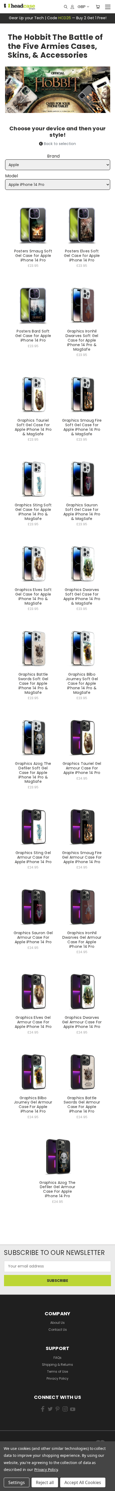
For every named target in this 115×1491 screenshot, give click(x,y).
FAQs (57, 1357)
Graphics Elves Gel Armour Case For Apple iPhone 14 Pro (33, 1022)
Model (11, 176)
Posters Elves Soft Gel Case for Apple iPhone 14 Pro (82, 255)
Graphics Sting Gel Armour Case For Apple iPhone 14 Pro (33, 857)
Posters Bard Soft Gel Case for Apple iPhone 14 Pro (33, 335)
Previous (11, 1477)
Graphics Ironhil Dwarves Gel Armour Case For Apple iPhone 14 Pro (82, 939)
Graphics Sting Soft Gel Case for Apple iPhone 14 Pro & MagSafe (33, 511)
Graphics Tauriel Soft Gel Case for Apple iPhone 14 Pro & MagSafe (33, 427)
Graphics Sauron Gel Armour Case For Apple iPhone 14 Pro (33, 937)
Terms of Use (57, 1371)
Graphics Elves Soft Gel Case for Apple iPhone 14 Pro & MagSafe (33, 596)
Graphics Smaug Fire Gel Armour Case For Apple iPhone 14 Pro (82, 857)
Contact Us (57, 1329)
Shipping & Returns (57, 1364)
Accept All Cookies (82, 1482)
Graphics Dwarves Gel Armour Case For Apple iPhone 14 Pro (82, 1022)
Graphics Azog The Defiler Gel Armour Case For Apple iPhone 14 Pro (57, 1189)
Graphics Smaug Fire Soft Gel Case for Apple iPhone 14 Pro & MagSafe (82, 427)
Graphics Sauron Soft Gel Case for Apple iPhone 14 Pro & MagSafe (82, 511)
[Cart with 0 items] (98, 6)
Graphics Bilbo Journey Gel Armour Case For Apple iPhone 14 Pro (33, 1104)
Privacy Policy (57, 1378)
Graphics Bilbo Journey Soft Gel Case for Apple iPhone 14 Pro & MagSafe (82, 683)
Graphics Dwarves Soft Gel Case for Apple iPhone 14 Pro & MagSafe (82, 596)
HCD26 (64, 18)
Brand (53, 156)
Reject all (45, 1482)
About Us (57, 1322)
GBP (82, 6)
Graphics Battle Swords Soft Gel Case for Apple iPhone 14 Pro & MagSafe (33, 683)
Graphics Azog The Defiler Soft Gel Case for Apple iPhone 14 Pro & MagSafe (33, 772)
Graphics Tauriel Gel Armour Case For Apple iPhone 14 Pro (82, 768)
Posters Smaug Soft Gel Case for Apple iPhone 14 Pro (33, 255)
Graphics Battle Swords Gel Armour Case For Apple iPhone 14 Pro (82, 1104)
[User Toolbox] (72, 6)
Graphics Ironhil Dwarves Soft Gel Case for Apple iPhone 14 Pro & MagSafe (82, 340)
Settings (16, 1482)
